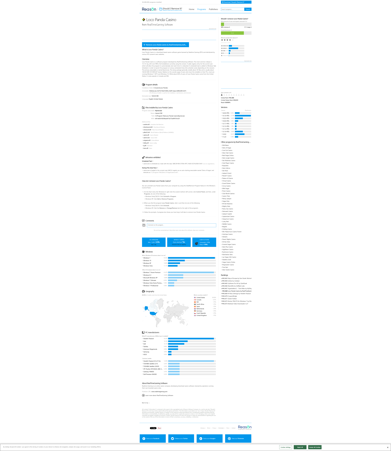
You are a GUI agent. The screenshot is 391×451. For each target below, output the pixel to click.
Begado (224, 226)
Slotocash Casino (227, 211)
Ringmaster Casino (228, 265)
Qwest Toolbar (232, 299)
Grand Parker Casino (228, 183)
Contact (233, 428)
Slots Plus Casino (227, 247)
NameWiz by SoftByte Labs (236, 286)
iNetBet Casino (226, 224)
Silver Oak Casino (227, 153)
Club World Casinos (228, 193)
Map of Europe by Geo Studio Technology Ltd (242, 278)
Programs (201, 9)
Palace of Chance (227, 178)
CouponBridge (232, 296)
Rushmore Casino (227, 252)
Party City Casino (227, 209)
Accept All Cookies (314, 447)
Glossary (202, 428)
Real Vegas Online (227, 155)
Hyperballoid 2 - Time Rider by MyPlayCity (241, 288)
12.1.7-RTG (225, 124)
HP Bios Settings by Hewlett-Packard (239, 293)
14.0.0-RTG (225, 113)
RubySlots (225, 165)
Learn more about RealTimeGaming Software (159, 395)
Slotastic (224, 237)
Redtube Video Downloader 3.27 (238, 304)
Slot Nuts (225, 171)
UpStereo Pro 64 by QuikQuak (237, 283)
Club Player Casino (228, 163)
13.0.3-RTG (225, 118)
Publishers (213, 9)
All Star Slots (226, 242)
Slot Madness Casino (228, 160)
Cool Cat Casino (227, 150)
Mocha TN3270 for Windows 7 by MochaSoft (242, 301)
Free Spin (225, 267)
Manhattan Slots (227, 254)
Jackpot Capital (227, 214)
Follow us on (181, 438)
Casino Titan (226, 196)
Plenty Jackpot (226, 199)
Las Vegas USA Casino (229, 257)
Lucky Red (225, 221)
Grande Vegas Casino (229, 244)
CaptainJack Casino (228, 216)
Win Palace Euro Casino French (231, 232)
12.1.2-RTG (225, 129)
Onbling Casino (227, 229)
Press (227, 428)
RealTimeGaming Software (160, 24)
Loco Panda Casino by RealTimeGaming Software (243, 291)
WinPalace (225, 145)
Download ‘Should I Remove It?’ (234, 2)
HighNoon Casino (227, 249)
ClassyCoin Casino (228, 219)
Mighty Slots (226, 206)
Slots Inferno (226, 168)
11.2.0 (224, 137)
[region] (195, 447)
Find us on (152, 438)
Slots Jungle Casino (228, 158)
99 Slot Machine (227, 204)
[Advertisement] (236, 75)
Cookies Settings (286, 447)
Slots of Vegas (226, 148)
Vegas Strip (225, 201)
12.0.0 (224, 134)
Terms (208, 428)
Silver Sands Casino (228, 270)
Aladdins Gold (226, 260)
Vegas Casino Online (228, 262)
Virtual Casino (226, 181)
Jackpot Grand (226, 173)
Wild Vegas (225, 188)
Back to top (145, 403)
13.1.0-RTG (225, 116)
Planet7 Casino (227, 176)
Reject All (300, 447)
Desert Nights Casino (228, 239)
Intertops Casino (227, 234)
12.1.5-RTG (225, 126)
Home (191, 9)
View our (238, 438)
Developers (221, 428)
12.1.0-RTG (225, 131)
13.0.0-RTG (225, 121)
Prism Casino (226, 191)
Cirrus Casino (226, 186)
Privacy (214, 428)
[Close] (388, 447)
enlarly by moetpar (234, 281)
